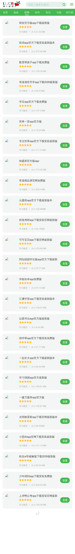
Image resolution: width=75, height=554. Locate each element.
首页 (5, 12)
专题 (59, 12)
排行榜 (69, 12)
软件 (37, 12)
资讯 (48, 12)
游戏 (16, 12)
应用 (26, 12)
